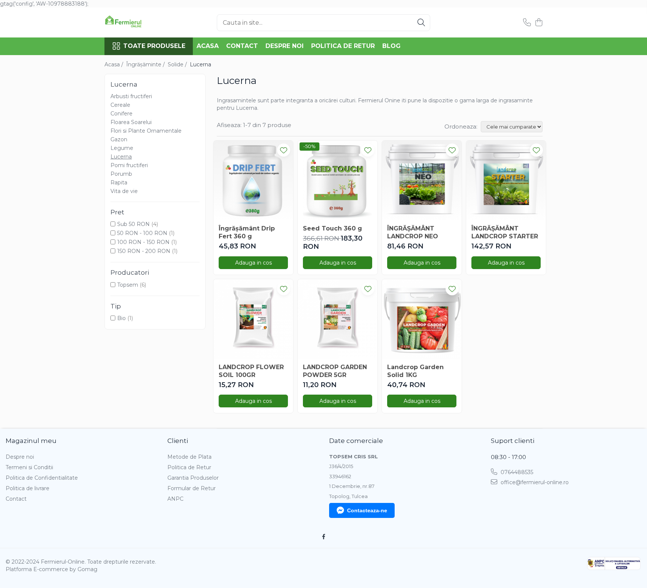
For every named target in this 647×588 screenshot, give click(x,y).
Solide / (178, 64)
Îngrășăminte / (146, 64)
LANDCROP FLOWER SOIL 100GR (251, 371)
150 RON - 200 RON (143, 251)
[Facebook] (323, 536)
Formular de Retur (191, 488)
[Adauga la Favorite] (283, 150)
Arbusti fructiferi (131, 96)
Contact (242, 45)
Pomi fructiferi (129, 165)
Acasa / (114, 64)
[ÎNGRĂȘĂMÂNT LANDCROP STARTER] (506, 180)
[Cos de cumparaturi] (539, 22)
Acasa (208, 45)
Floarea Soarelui (131, 122)
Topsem (127, 284)
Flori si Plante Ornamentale (146, 130)
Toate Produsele (154, 45)
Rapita (118, 182)
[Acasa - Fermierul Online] (141, 22)
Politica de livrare (27, 488)
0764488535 (516, 472)
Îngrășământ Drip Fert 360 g (247, 232)
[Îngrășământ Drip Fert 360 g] (253, 180)
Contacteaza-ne (367, 510)
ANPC (175, 498)
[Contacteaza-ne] (527, 22)
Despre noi (284, 45)
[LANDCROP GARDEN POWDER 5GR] (337, 319)
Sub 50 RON (133, 224)
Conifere (121, 113)
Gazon (118, 139)
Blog (391, 45)
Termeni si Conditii (29, 467)
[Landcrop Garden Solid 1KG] (422, 319)
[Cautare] (421, 22)
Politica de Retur (343, 45)
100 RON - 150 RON (143, 242)
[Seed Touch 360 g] (337, 180)
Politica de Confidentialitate (42, 477)
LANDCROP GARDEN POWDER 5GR (335, 371)
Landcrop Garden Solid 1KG (415, 371)
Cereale (120, 105)
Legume (121, 148)
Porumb (121, 174)
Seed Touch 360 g (332, 228)
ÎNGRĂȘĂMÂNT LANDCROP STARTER (504, 232)
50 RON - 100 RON (142, 233)
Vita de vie (124, 191)
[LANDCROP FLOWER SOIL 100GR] (253, 319)
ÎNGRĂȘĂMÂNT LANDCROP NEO (412, 232)
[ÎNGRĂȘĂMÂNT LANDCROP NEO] (422, 180)
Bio (121, 318)
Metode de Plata (189, 456)
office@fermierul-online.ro (534, 482)
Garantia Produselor (193, 477)
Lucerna (121, 156)
